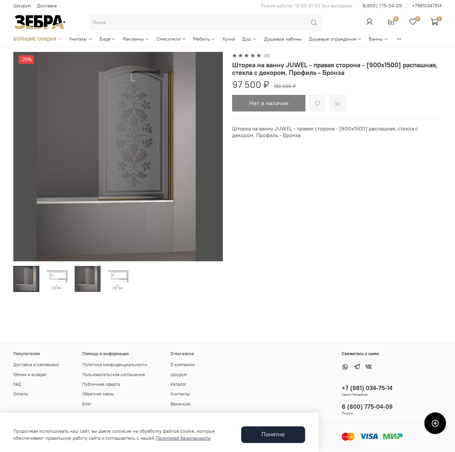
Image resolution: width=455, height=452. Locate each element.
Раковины (133, 39)
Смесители (169, 39)
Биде (105, 39)
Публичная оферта (101, 384)
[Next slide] (214, 156)
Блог (87, 403)
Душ (246, 39)
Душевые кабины (283, 39)
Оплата (20, 393)
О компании (183, 364)
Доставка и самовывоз (36, 364)
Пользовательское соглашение (113, 374)
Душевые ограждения (332, 39)
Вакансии (181, 403)
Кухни (229, 39)
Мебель (201, 39)
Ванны (376, 39)
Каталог (179, 384)
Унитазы (78, 39)
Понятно (273, 434)
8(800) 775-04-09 (382, 6)
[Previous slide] (23, 156)
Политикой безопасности (183, 438)
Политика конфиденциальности (114, 364)
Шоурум (22, 6)
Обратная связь (98, 393)
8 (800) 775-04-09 (367, 406)
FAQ (17, 384)
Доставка (47, 6)
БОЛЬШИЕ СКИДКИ (34, 39)
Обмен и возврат (30, 374)
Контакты (180, 393)
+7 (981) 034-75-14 (367, 388)
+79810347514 (427, 6)
